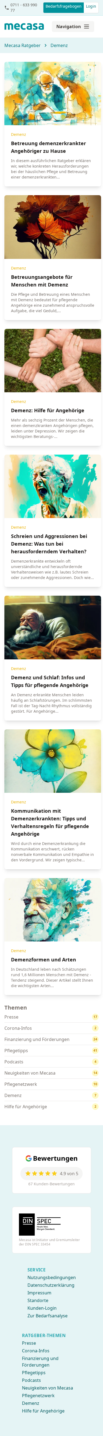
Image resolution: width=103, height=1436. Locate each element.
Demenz (59, 45)
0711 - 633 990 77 (23, 7)
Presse (29, 1343)
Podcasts (31, 1380)
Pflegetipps (34, 1373)
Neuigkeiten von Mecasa (47, 1388)
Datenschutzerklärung (50, 1285)
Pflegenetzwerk (38, 1396)
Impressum (39, 1293)
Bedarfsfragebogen (64, 6)
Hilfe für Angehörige (43, 1411)
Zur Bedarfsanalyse (47, 1316)
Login (91, 6)
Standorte (37, 1300)
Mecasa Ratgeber (22, 45)
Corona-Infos (35, 1351)
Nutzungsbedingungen (51, 1277)
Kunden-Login (42, 1308)
